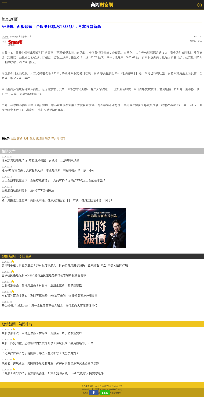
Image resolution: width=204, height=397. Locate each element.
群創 (32, 138)
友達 (26, 138)
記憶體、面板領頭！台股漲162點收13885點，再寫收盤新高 (51, 26)
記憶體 (40, 138)
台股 (13, 138)
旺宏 (63, 138)
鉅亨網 (11, 45)
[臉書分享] (94, 392)
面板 (19, 138)
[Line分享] (105, 392)
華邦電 (55, 138)
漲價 (47, 138)
